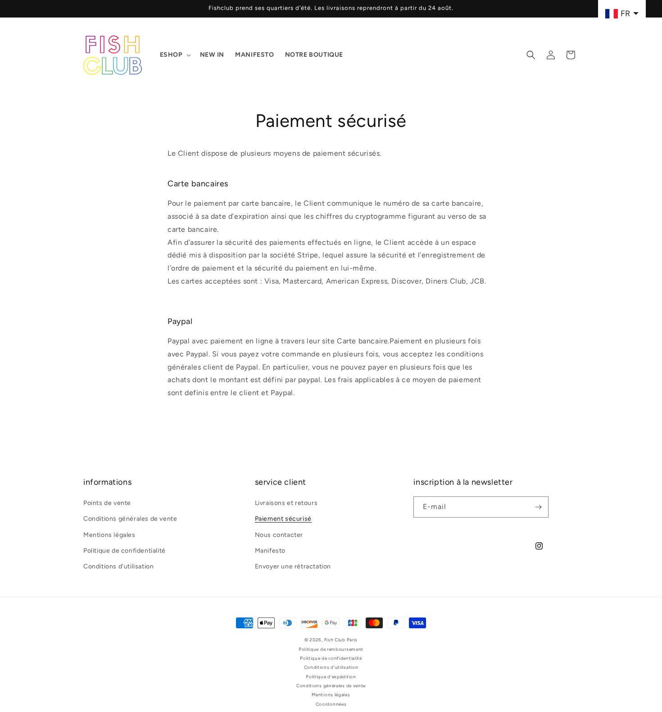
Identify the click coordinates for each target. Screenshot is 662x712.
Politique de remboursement (331, 649)
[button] (174, 54)
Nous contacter (279, 534)
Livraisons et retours (286, 503)
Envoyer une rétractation (293, 566)
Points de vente (107, 503)
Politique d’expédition (331, 676)
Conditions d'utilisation (118, 566)
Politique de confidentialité (124, 550)
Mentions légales (109, 534)
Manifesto (270, 550)
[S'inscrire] (538, 507)
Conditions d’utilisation (331, 667)
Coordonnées (331, 704)
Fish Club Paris (341, 640)
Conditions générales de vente (130, 519)
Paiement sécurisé (283, 519)
